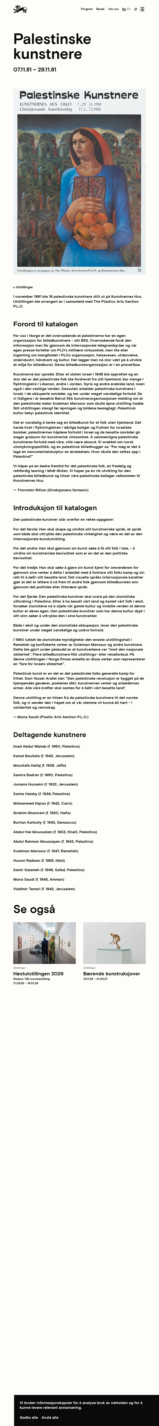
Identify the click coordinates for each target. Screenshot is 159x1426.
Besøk (100, 9)
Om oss (113, 9)
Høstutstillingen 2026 (38, 974)
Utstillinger (24, 287)
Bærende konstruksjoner (111, 974)
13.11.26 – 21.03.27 (95, 979)
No (124, 9)
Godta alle (29, 1417)
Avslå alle (50, 1417)
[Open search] (135, 9)
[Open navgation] (142, 9)
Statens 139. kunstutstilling (31, 979)
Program (87, 9)
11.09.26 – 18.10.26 (25, 983)
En (129, 9)
